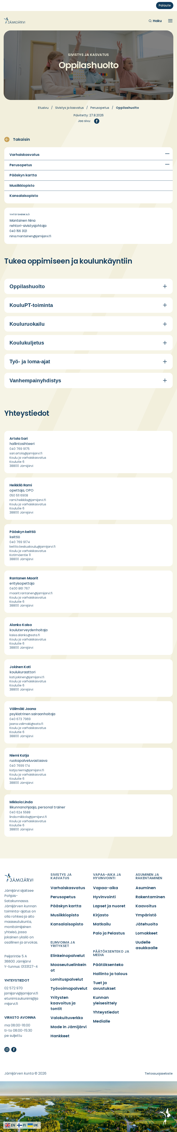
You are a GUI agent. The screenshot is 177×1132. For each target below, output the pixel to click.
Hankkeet (60, 1036)
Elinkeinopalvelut (68, 955)
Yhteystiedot (106, 1012)
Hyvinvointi (104, 897)
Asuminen (146, 887)
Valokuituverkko (67, 1017)
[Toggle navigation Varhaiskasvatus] (167, 154)
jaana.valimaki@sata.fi (26, 724)
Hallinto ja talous (110, 973)
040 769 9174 (19, 542)
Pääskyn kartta (23, 175)
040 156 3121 (18, 231)
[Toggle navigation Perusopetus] (167, 164)
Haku (157, 20)
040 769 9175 (19, 449)
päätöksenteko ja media (111, 953)
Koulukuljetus (26, 343)
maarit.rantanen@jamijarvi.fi (30, 593)
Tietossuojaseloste (159, 1073)
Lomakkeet (147, 933)
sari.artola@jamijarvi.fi (25, 453)
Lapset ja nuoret (109, 906)
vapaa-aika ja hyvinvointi (107, 876)
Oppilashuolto (27, 286)
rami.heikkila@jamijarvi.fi (27, 500)
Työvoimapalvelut (69, 988)
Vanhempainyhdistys (35, 380)
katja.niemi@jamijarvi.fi (26, 770)
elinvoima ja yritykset (63, 944)
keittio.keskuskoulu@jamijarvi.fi (32, 546)
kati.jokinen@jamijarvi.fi (26, 677)
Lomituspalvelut (67, 979)
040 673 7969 (20, 719)
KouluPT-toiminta (31, 305)
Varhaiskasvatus (24, 154)
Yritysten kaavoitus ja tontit (63, 1003)
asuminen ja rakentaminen (149, 876)
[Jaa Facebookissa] (96, 121)
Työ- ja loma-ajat (29, 361)
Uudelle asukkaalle (147, 944)
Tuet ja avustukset (104, 985)
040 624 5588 (19, 812)
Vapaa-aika (105, 887)
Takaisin (21, 139)
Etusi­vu (43, 108)
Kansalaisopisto (23, 195)
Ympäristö (146, 915)
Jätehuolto (147, 924)
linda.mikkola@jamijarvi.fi (28, 817)
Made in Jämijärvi (69, 1026)
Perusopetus (20, 165)
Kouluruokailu (27, 324)
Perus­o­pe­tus (99, 108)
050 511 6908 (18, 495)
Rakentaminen (150, 897)
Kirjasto (101, 915)
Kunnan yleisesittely (105, 1000)
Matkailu (102, 924)
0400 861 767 (19, 588)
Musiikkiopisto (22, 185)
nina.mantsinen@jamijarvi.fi (30, 236)
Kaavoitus (146, 906)
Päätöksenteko (108, 964)
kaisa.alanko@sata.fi (24, 635)
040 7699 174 (19, 766)
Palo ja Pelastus (109, 933)
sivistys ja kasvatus (61, 876)
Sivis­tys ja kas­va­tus (69, 108)
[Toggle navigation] (170, 20)
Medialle (101, 1021)
